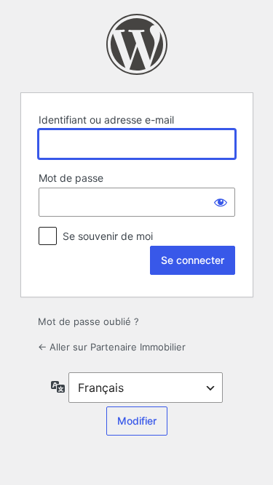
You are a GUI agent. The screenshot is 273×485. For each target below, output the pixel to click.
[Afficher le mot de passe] (220, 202)
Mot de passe (71, 178)
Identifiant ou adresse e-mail (106, 119)
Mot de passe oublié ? (88, 321)
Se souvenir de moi (108, 236)
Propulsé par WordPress (136, 44)
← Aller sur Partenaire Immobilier (112, 347)
